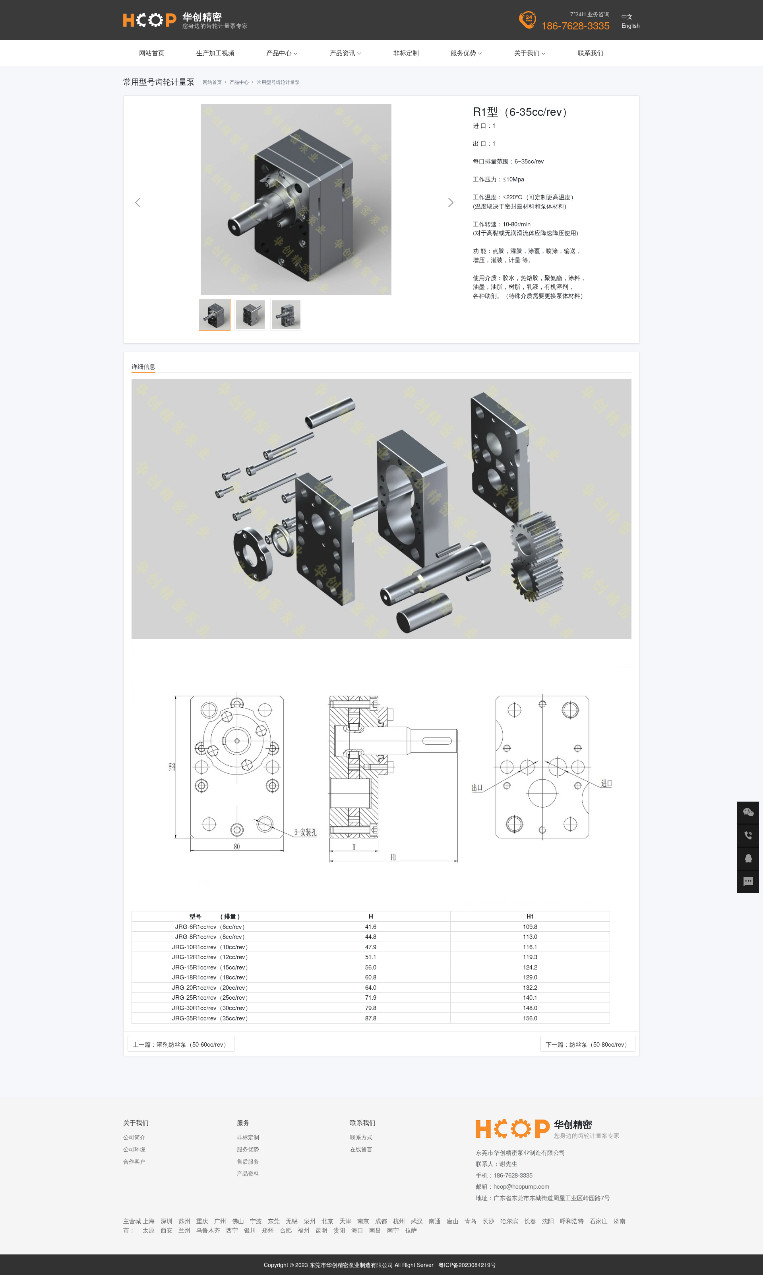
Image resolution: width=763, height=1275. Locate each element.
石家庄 (599, 1221)
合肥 (286, 1230)
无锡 (292, 1221)
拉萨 (411, 1230)
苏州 (184, 1221)
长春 (530, 1221)
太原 (149, 1230)
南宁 (393, 1230)
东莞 (274, 1221)
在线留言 (361, 1149)
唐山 (453, 1221)
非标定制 (406, 52)
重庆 (202, 1221)
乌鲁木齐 (208, 1230)
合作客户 (134, 1161)
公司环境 (134, 1149)
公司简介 (134, 1137)
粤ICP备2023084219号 (467, 1265)
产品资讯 (346, 52)
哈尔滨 (509, 1221)
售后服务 (248, 1161)
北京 (327, 1221)
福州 (304, 1230)
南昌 (375, 1230)
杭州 (399, 1221)
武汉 (417, 1221)
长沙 (488, 1221)
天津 (345, 1221)
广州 (220, 1221)
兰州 (184, 1230)
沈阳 (548, 1221)
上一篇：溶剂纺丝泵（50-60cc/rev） (181, 1044)
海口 (357, 1230)
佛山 (238, 1221)
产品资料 (248, 1173)
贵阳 (339, 1230)
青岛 (470, 1221)
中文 (627, 16)
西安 (166, 1230)
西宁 (232, 1230)
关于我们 (530, 52)
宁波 (256, 1221)
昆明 (321, 1230)
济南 (620, 1221)
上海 (149, 1221)
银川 (250, 1230)
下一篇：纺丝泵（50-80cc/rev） (588, 1044)
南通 (435, 1221)
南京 (363, 1221)
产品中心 (282, 52)
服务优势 (466, 52)
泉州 (310, 1221)
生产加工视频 (215, 52)
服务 (243, 1122)
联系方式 (361, 1137)
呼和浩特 (572, 1221)
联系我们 (590, 52)
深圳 (166, 1221)
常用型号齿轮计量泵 (278, 81)
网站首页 (152, 52)
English (631, 25)
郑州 (268, 1230)
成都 (381, 1221)
